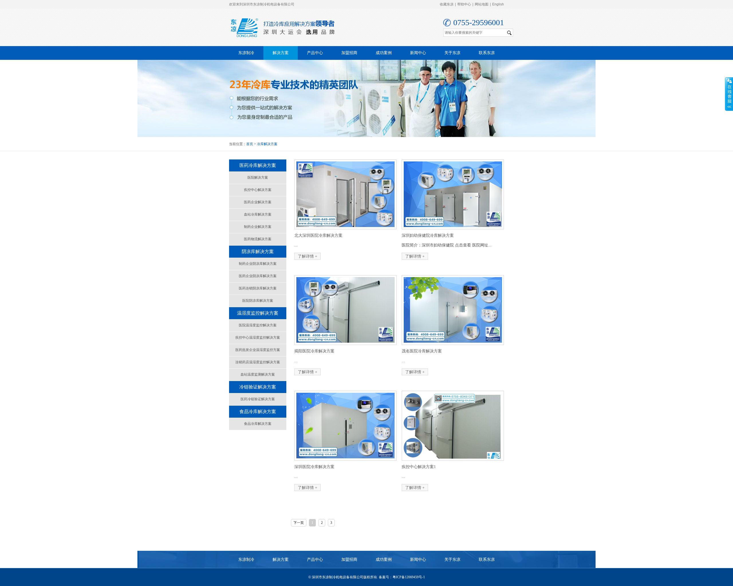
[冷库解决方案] (366, 98)
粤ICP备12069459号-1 (409, 577)
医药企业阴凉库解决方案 (258, 276)
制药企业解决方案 (257, 227)
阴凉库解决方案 (258, 251)
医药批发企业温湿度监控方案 (257, 350)
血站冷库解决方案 (257, 214)
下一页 (298, 523)
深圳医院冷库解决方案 (314, 467)
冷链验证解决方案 (257, 386)
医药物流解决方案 (257, 239)
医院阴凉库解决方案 (257, 301)
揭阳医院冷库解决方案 (314, 351)
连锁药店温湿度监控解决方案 (257, 362)
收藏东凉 (447, 4)
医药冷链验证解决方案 (258, 399)
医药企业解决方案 (257, 202)
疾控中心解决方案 (257, 190)
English (498, 4)
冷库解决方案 (267, 144)
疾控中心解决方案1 (419, 467)
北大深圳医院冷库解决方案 (318, 235)
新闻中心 (418, 53)
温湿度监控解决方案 (257, 313)
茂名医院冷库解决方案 (422, 351)
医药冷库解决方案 (257, 165)
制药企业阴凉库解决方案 (258, 264)
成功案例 (384, 53)
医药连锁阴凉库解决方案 (258, 288)
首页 (249, 144)
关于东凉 (452, 53)
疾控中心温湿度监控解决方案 (257, 338)
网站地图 (481, 4)
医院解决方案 (257, 177)
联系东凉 (487, 53)
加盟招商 (349, 53)
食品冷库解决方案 (257, 411)
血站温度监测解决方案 (258, 374)
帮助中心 (464, 4)
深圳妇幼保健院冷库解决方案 (428, 235)
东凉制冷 (246, 53)
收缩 (729, 94)
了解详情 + (307, 256)
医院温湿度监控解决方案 (258, 325)
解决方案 (281, 53)
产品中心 (315, 53)
